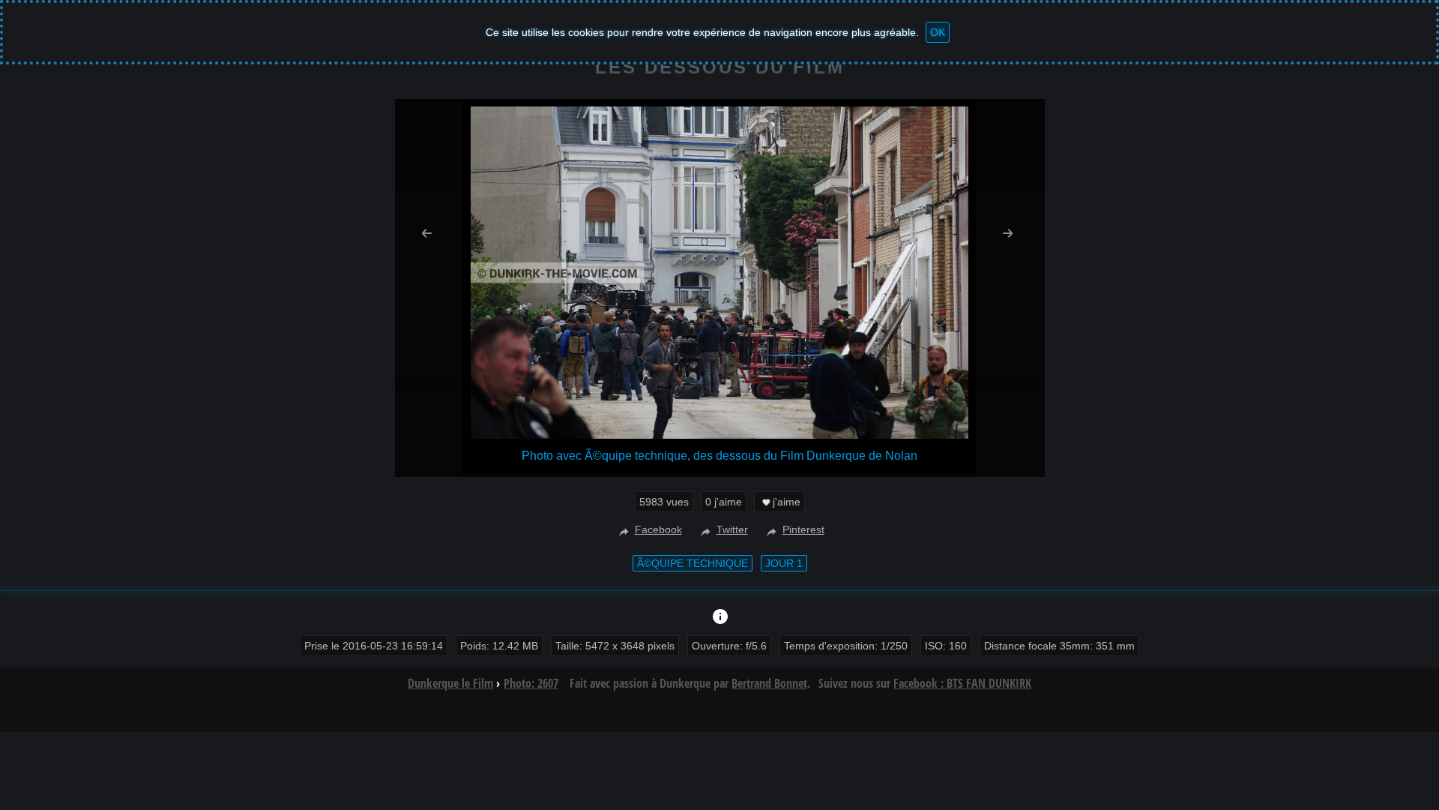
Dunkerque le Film (450, 683)
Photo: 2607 (531, 683)
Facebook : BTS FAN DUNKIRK (962, 683)
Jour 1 (784, 563)
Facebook (658, 530)
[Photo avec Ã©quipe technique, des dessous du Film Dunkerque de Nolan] (719, 434)
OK (937, 32)
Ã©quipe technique (692, 563)
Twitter (732, 530)
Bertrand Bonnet (769, 683)
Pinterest (803, 530)
